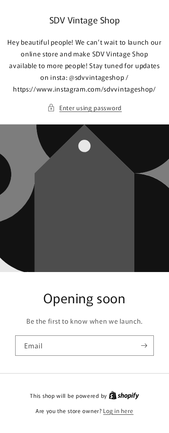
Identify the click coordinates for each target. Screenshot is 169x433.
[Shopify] (124, 395)
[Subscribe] (143, 345)
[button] (84, 107)
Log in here (118, 411)
